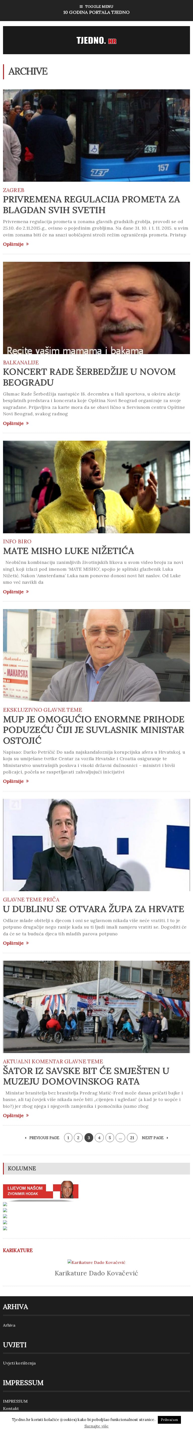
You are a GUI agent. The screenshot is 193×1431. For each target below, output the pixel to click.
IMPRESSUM (15, 1401)
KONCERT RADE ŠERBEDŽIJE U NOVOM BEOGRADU (89, 377)
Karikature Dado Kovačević (96, 1273)
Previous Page (43, 1138)
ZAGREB (14, 190)
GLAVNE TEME (62, 709)
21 (132, 1137)
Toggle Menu (96, 9)
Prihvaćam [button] (169, 1420)
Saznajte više (96, 1426)
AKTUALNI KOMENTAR (33, 1061)
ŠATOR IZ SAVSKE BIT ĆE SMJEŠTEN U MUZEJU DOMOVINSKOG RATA (86, 1076)
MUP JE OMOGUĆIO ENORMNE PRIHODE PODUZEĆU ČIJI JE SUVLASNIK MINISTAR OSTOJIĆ (94, 729)
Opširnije (13, 244)
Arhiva (9, 1325)
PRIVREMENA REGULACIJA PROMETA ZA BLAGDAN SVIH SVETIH (91, 204)
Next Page (153, 1138)
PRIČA (51, 899)
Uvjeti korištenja (19, 1362)
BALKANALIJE (21, 362)
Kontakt (11, 1408)
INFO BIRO (17, 541)
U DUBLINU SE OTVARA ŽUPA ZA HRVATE (93, 909)
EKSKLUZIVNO (22, 709)
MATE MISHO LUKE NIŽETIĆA (68, 550)
